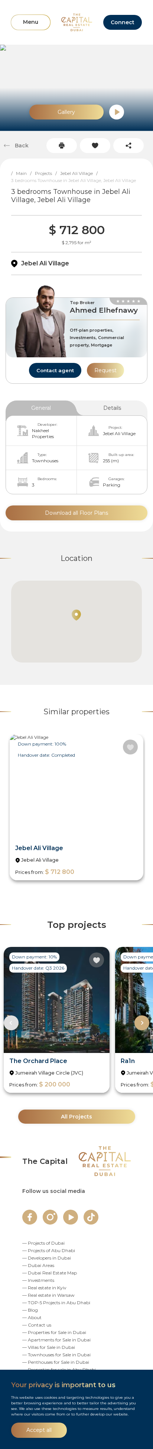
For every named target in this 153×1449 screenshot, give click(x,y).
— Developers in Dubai (46, 1258)
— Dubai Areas (38, 1265)
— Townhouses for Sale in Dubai (56, 1354)
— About (32, 1317)
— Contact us (36, 1325)
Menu (30, 22)
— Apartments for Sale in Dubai (56, 1340)
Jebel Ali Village (45, 263)
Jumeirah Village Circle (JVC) (49, 1073)
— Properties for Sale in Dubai (54, 1332)
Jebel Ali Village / (80, 173)
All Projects (76, 1116)
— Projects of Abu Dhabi (48, 1250)
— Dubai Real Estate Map (49, 1273)
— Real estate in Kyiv (44, 1287)
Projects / (47, 173)
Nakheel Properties (43, 433)
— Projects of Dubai (43, 1243)
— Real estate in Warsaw (48, 1295)
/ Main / (23, 173)
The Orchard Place (38, 1061)
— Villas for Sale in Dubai (48, 1347)
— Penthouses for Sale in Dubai (55, 1362)
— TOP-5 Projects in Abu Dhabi (56, 1302)
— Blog (30, 1310)
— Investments (38, 1280)
